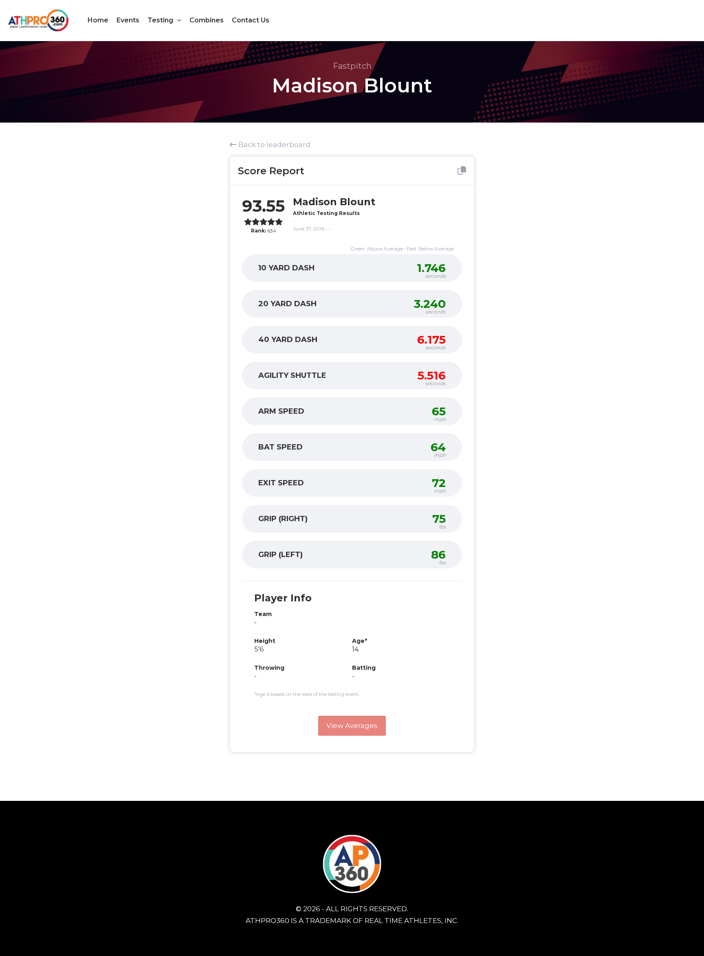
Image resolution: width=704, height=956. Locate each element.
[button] (177, 20)
